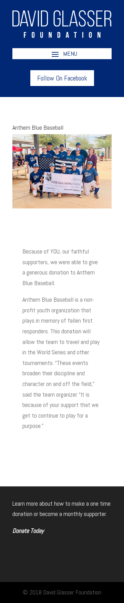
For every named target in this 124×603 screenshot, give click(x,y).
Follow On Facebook (62, 78)
